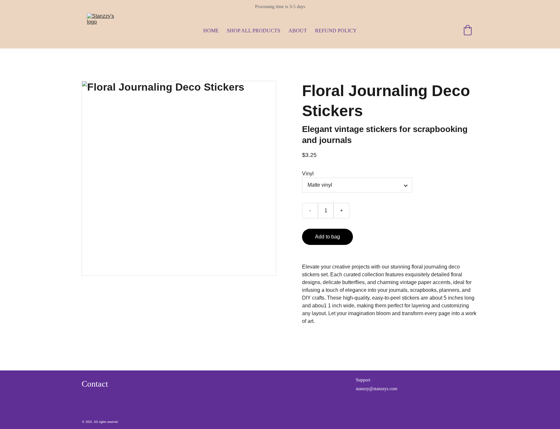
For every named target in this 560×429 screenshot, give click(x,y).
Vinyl (308, 173)
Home (211, 30)
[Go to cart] (467, 31)
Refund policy (336, 30)
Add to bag (327, 236)
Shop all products (253, 30)
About (297, 30)
